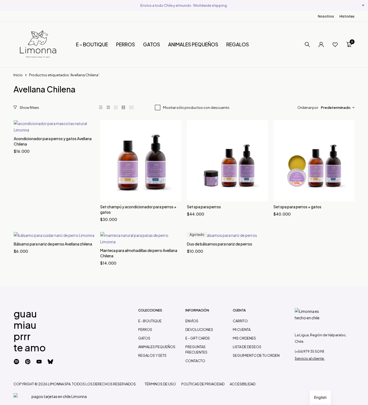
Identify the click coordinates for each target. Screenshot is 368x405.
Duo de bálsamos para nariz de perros (219, 243)
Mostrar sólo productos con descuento (196, 107)
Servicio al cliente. (310, 358)
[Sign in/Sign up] (321, 44)
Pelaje (19, 224)
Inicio (18, 75)
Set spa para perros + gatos (297, 206)
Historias (347, 16)
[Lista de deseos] (335, 44)
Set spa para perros (204, 206)
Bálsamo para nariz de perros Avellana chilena (53, 243)
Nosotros (326, 16)
